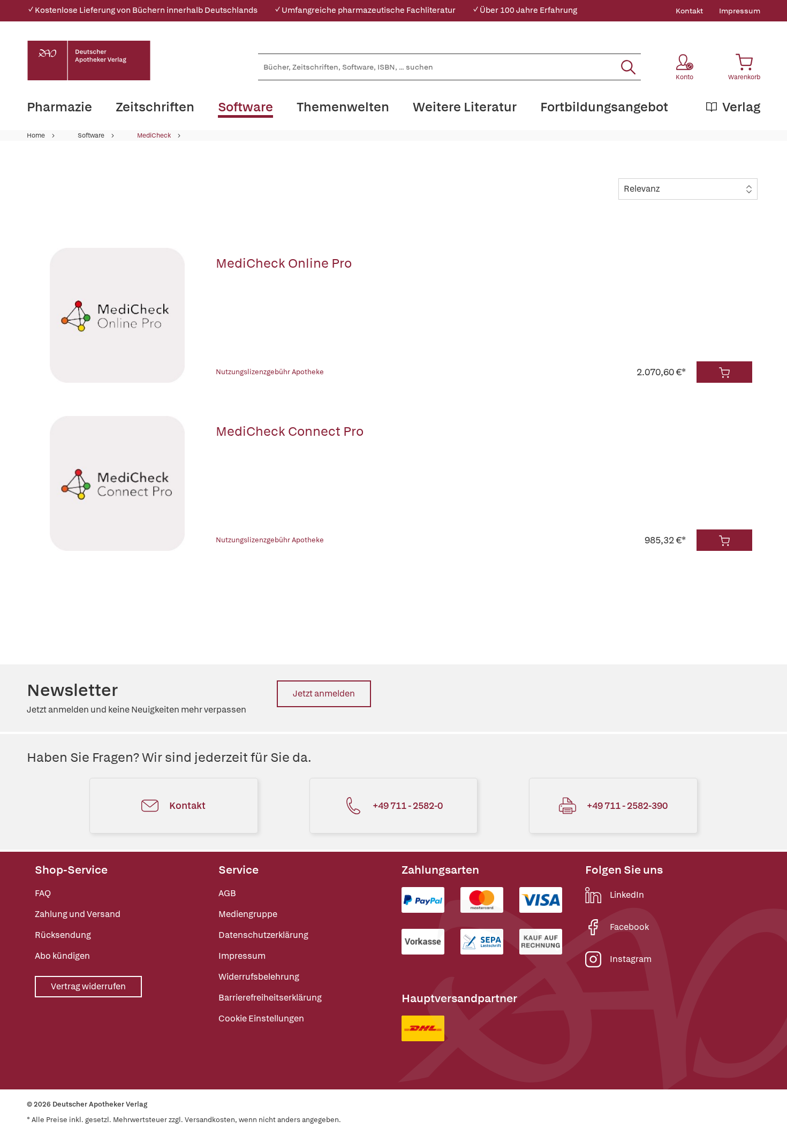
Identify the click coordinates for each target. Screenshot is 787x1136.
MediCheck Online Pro (284, 263)
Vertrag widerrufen (88, 986)
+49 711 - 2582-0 (408, 805)
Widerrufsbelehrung (258, 976)
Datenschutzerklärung (263, 935)
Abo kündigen (62, 955)
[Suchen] (628, 67)
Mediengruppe (247, 914)
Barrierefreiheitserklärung (270, 997)
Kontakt (689, 11)
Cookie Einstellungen (261, 1018)
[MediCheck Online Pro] (117, 315)
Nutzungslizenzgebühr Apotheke (270, 371)
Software (91, 135)
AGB (227, 893)
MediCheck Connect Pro (290, 431)
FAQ (43, 893)
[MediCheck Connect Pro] (117, 483)
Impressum (739, 11)
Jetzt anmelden (324, 693)
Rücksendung (63, 935)
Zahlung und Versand (77, 914)
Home (36, 135)
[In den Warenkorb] (724, 372)
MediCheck (154, 135)
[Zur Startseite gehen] (89, 60)
